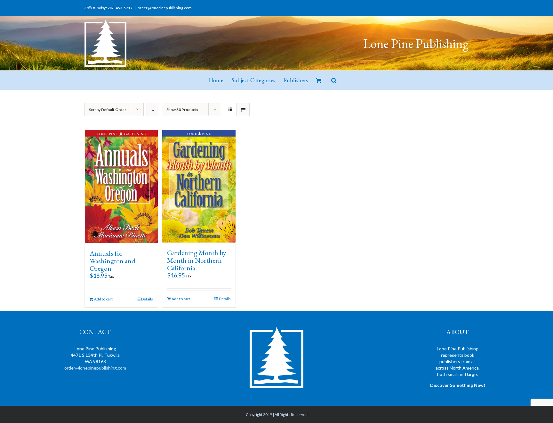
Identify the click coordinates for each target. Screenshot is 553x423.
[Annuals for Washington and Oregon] (121, 186)
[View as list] (243, 109)
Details (147, 299)
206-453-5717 (120, 7)
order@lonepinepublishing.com (165, 7)
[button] (334, 80)
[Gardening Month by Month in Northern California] (198, 186)
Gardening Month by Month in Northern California (196, 260)
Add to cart (103, 299)
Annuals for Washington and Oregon (112, 261)
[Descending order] (153, 109)
